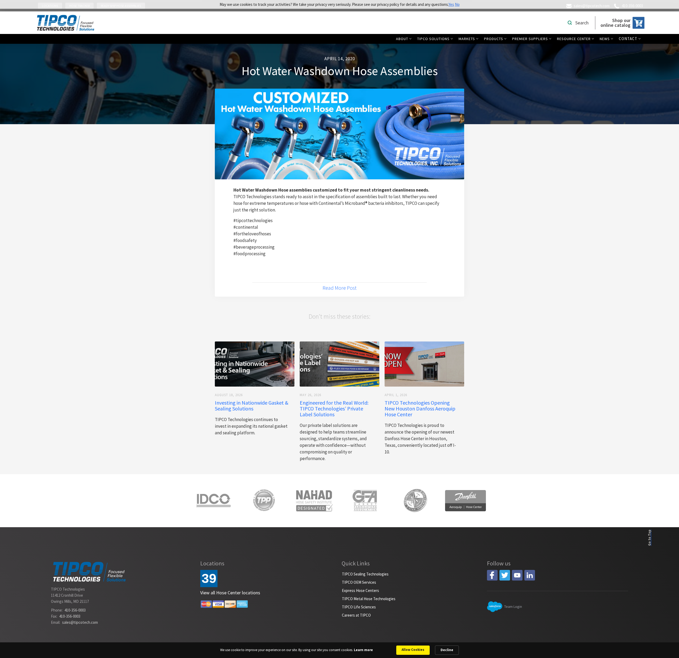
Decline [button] (447, 650)
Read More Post (339, 287)
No (457, 4)
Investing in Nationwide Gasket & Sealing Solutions (251, 406)
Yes (451, 4)
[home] (65, 23)
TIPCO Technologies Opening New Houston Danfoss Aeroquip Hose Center (420, 408)
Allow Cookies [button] (413, 649)
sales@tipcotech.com (80, 622)
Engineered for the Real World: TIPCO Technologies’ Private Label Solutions (334, 408)
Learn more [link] (363, 650)
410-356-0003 (75, 610)
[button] (405, 39)
